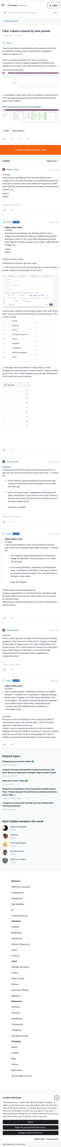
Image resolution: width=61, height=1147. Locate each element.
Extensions (16, 898)
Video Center (17, 978)
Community (17, 1024)
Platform (15, 881)
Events (14, 972)
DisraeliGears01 (17, 851)
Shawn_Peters (12, 169)
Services (15, 1012)
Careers (15, 1052)
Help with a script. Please (13, 780)
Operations (16, 938)
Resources (16, 1001)
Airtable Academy (20, 967)
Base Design (18, 130)
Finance (15, 955)
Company (16, 1041)
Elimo (8, 43)
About (14, 1047)
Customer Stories (20, 990)
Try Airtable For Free (21, 1075)
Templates (16, 1030)
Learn (14, 961)
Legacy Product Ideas (11, 798)
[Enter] (4, 12)
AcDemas (14, 834)
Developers (16, 1018)
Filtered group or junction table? (16, 761)
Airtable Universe (19, 1035)
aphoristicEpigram (18, 826)
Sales (14, 949)
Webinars (16, 995)
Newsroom (16, 1070)
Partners (15, 1007)
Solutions (16, 921)
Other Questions (11, 21)
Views (6, 130)
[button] (3, 5)
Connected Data (19, 915)
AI (12, 909)
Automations (8, 784)
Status (14, 1064)
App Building (17, 904)
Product (15, 926)
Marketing (16, 932)
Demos (14, 984)
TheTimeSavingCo (18, 843)
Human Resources (20, 944)
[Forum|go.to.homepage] (17, 5)
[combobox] (30, 12)
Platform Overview (20, 886)
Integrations (17, 892)
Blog (13, 1058)
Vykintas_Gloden (17, 859)
